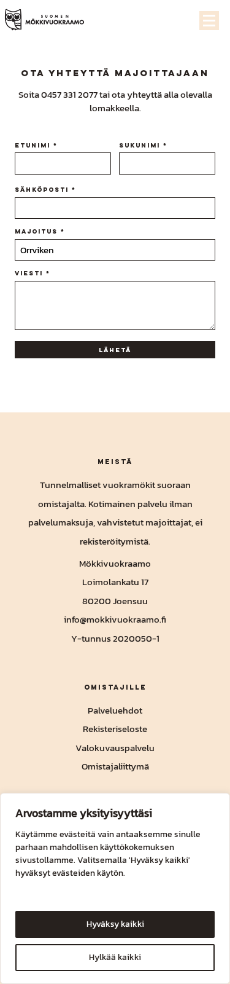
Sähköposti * (45, 189)
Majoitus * (40, 231)
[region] (115, 888)
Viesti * (32, 273)
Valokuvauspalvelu (115, 748)
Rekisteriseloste (115, 729)
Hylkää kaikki (115, 957)
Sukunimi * (143, 145)
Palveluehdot (115, 710)
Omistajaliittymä (115, 766)
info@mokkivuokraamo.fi (115, 619)
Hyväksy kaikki (115, 924)
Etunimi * (36, 145)
